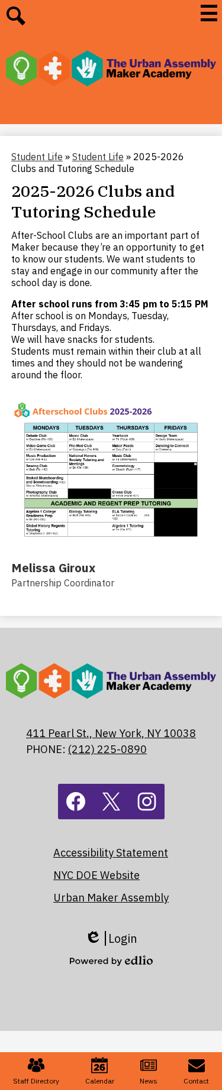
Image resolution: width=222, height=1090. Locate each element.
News (148, 1080)
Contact (196, 1080)
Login (111, 938)
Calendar (99, 1080)
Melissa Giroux (53, 568)
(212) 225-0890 (107, 749)
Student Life (37, 157)
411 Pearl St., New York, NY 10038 (111, 733)
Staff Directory (36, 1080)
